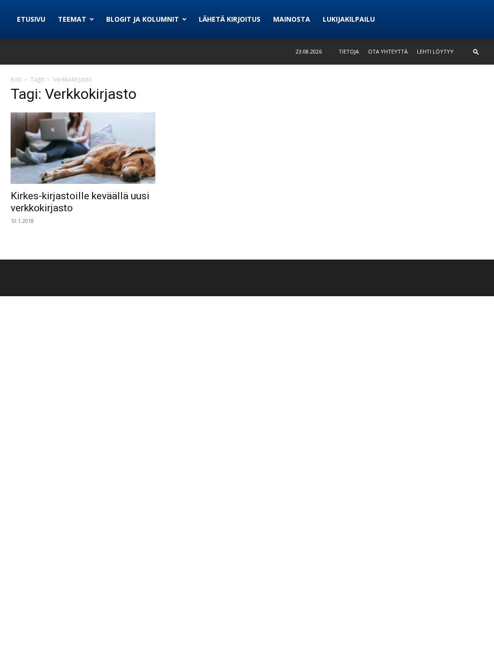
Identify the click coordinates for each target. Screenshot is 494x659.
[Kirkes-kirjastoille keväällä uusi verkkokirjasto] (83, 148)
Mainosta (291, 19)
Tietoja (349, 51)
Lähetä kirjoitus (230, 19)
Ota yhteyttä (388, 51)
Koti (16, 79)
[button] (476, 51)
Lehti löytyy (435, 51)
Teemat (72, 19)
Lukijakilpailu (349, 19)
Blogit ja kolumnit (142, 19)
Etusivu (31, 19)
